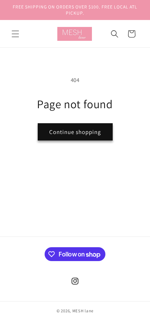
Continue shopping (75, 132)
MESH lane (82, 310)
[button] (15, 33)
